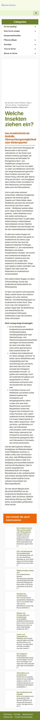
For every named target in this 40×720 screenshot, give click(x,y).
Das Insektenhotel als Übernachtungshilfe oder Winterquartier (24, 530)
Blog (28, 103)
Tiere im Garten (10, 49)
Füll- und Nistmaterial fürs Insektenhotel (24, 552)
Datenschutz (27, 714)
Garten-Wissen (20, 103)
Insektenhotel (23, 105)
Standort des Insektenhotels (22, 595)
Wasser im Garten (10, 53)
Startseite (8, 714)
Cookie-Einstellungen (23, 717)
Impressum (8, 717)
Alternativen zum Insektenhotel (23, 674)
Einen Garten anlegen (12, 31)
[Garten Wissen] (9, 5)
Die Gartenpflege (10, 27)
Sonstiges (8, 44)
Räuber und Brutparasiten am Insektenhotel (23, 615)
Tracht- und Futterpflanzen (22, 635)
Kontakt (17, 714)
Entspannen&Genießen (12, 35)
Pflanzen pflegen (10, 40)
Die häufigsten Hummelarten (22, 655)
